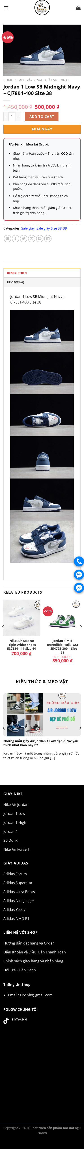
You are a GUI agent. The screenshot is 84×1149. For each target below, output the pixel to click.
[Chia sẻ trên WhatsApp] (7, 238)
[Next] (81, 635)
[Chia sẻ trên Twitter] (23, 238)
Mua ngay (42, 128)
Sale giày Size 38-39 (53, 80)
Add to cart (41, 116)
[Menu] (6, 7)
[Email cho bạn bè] (31, 238)
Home (8, 80)
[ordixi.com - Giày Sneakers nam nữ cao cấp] (42, 8)
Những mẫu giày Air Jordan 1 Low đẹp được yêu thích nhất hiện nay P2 (40, 743)
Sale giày (24, 80)
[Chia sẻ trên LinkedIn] (48, 238)
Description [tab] (17, 273)
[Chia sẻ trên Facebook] (15, 238)
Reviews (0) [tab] (15, 282)
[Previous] (3, 635)
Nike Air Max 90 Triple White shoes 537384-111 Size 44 (21, 645)
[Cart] (78, 8)
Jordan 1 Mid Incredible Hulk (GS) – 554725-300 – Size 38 (62, 647)
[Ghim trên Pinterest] (39, 238)
